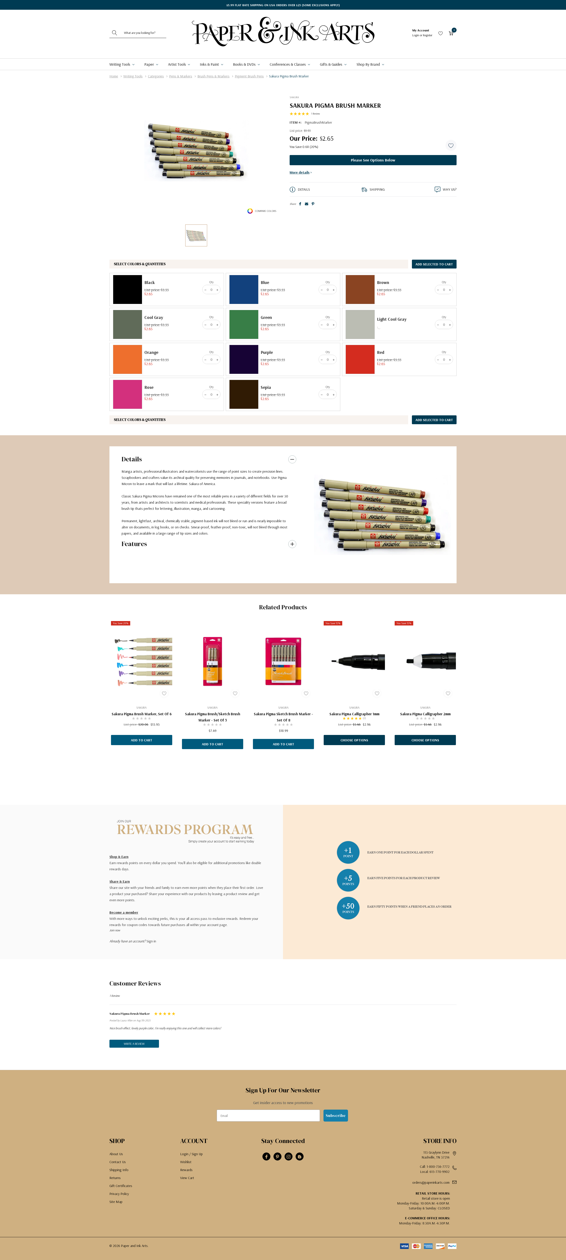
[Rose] (127, 394)
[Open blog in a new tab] (299, 1156)
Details (132, 459)
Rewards (186, 1170)
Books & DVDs (244, 64)
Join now (114, 930)
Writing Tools (120, 64)
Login (416, 35)
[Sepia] (243, 394)
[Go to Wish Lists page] (440, 33)
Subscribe (336, 1115)
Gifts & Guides (331, 64)
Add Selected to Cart (434, 264)
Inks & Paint (210, 64)
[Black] (127, 289)
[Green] (243, 324)
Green (266, 317)
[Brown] (360, 289)
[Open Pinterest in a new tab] (277, 1156)
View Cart (187, 1178)
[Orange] (127, 359)
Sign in (151, 941)
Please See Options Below (373, 160)
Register (427, 35)
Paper (149, 64)
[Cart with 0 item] (451, 33)
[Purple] (243, 359)
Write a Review (134, 1044)
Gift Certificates (120, 1185)
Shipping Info (118, 1170)
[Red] (360, 359)
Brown (383, 282)
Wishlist (185, 1162)
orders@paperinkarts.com (430, 1182)
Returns (115, 1178)
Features (134, 543)
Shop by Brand (368, 64)
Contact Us (117, 1162)
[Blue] (243, 289)
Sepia (266, 387)
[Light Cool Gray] (360, 324)
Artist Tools (177, 64)
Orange (151, 352)
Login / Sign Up (191, 1154)
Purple (267, 352)
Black (149, 282)
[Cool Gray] (127, 324)
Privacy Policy (119, 1193)
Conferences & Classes (288, 64)
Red (380, 352)
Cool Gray (153, 317)
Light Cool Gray (392, 319)
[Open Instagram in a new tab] (288, 1156)
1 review (315, 113)
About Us (116, 1154)
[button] (451, 145)
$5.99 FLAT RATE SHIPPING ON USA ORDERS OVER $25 (283, 5)
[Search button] (114, 33)
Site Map (115, 1201)
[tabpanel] (382, 514)
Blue (265, 282)
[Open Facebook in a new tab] (266, 1156)
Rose (148, 387)
